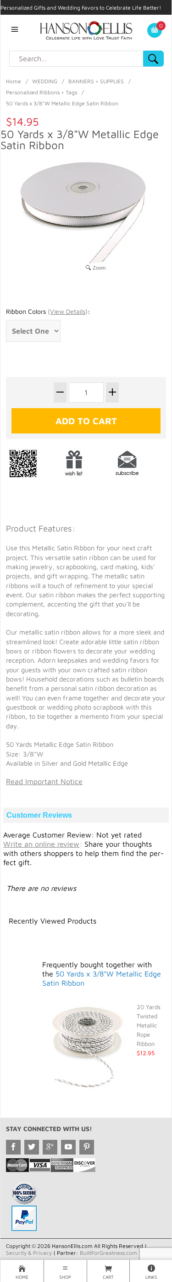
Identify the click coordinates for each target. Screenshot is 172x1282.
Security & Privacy (29, 1252)
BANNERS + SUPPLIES (96, 81)
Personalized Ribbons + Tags (41, 92)
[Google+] (50, 1147)
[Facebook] (13, 1147)
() (68, 311)
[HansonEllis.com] (86, 29)
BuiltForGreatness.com (108, 1252)
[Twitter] (31, 1147)
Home (13, 81)
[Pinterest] (86, 1147)
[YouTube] (68, 1147)
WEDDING (44, 81)
